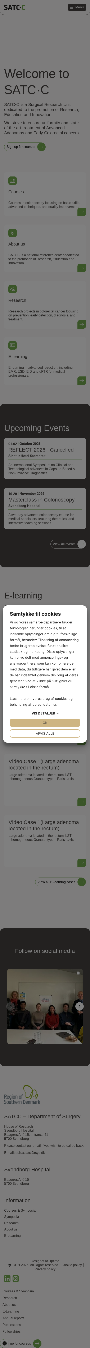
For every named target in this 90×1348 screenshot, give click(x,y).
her (53, 704)
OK (45, 723)
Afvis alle (45, 733)
